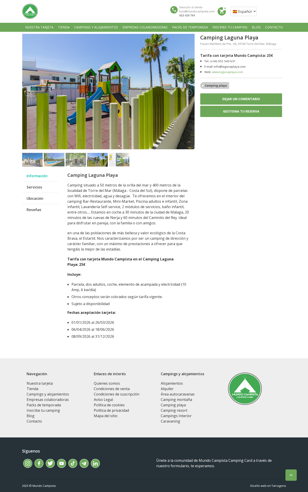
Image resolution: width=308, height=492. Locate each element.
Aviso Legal (103, 399)
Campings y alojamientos (48, 394)
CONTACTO (274, 27)
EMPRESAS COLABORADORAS (145, 27)
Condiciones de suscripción (116, 394)
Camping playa (216, 85)
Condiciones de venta (112, 388)
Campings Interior (176, 415)
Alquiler (167, 388)
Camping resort (174, 410)
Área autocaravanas (178, 394)
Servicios (34, 187)
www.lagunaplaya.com (227, 72)
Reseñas (34, 209)
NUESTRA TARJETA (39, 27)
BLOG (256, 27)
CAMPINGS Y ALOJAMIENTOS (96, 27)
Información (37, 175)
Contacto (34, 421)
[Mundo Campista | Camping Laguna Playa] (30, 11)
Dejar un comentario (241, 99)
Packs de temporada (44, 404)
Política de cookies (109, 404)
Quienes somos (107, 383)
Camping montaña (176, 399)
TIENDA (64, 27)
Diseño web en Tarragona (268, 486)
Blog (30, 415)
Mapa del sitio (105, 415)
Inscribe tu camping (43, 410)
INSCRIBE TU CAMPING (229, 27)
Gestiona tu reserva (241, 111)
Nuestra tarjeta (40, 383)
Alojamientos (172, 383)
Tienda (32, 388)
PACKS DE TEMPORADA (190, 27)
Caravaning (170, 421)
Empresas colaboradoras (48, 399)
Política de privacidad (111, 410)
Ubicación (35, 198)
